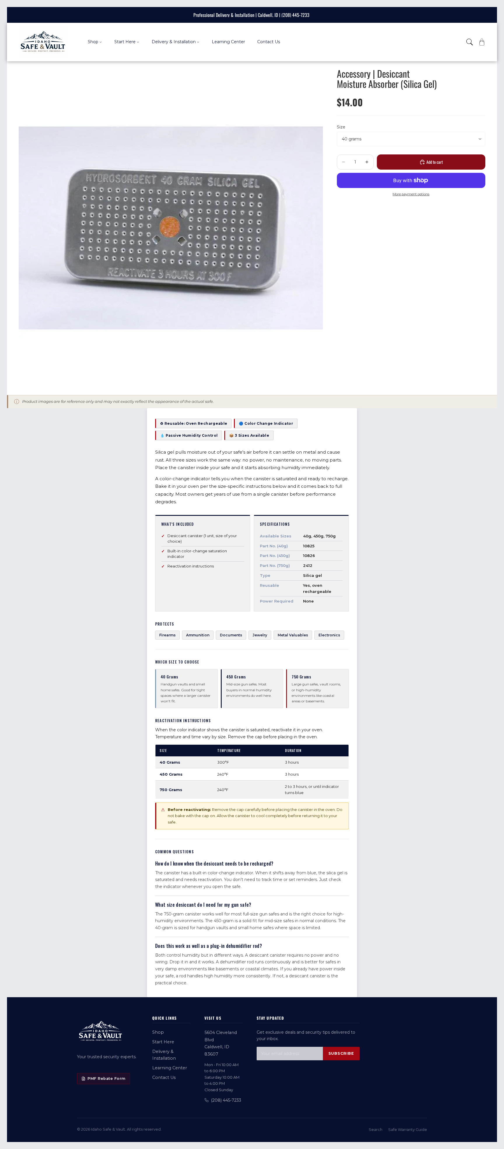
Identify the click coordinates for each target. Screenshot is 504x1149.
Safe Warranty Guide (407, 1129)
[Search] (469, 42)
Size (341, 127)
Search (375, 1129)
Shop (158, 1032)
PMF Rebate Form (107, 1078)
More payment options (411, 194)
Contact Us (164, 1077)
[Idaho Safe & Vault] (100, 1031)
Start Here (163, 1041)
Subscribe (341, 1053)
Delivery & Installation (164, 1055)
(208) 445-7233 (226, 1100)
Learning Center (169, 1067)
